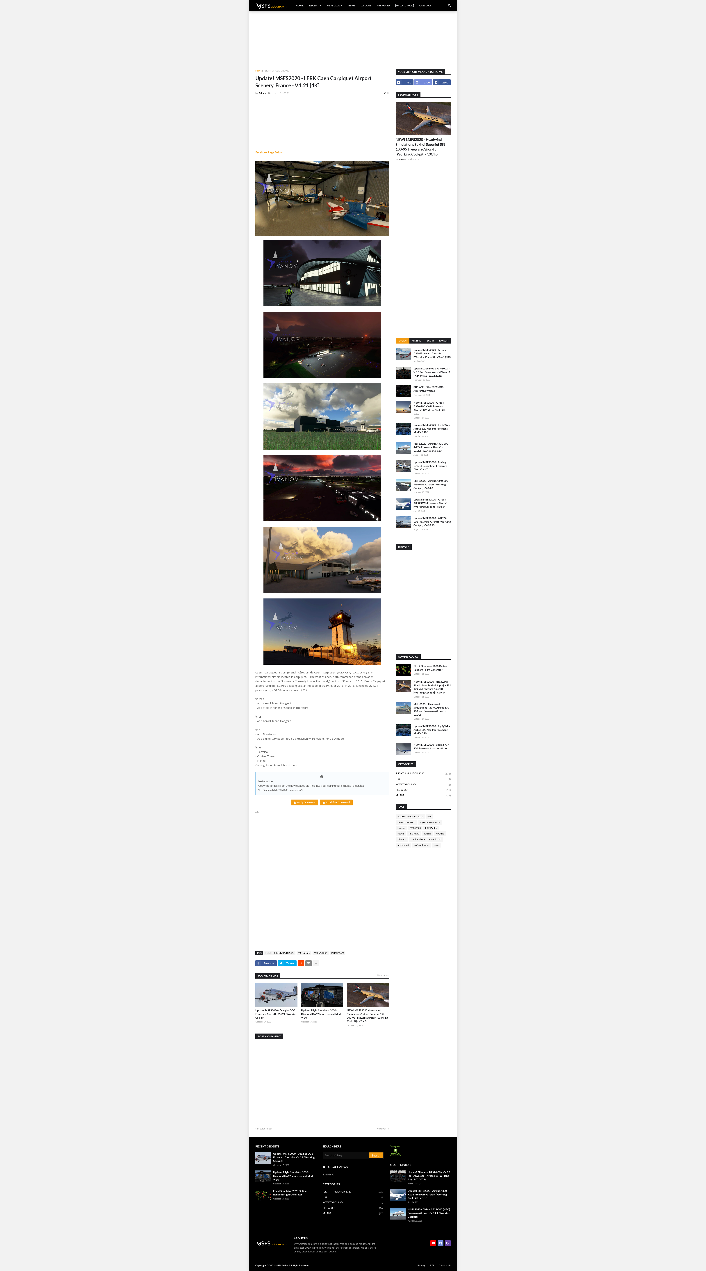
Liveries (401, 828)
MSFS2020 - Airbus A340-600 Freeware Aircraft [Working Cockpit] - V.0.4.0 (430, 484)
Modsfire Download (338, 802)
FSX (423, 779)
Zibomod (401, 839)
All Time (416, 340)
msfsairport (337, 952)
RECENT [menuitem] (314, 5)
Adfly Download (306, 802)
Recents (430, 340)
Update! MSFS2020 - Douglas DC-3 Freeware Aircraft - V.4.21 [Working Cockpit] (276, 1014)
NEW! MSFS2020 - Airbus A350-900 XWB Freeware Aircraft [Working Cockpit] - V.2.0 (429, 408)
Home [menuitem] (300, 5)
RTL (432, 1265)
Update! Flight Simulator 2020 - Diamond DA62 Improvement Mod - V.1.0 (321, 1014)
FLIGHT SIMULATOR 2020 (276, 70)
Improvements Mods (430, 822)
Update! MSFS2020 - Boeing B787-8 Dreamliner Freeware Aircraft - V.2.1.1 (430, 466)
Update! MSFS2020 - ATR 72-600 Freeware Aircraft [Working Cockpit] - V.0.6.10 (432, 521)
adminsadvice (418, 839)
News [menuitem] (352, 5)
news (436, 845)
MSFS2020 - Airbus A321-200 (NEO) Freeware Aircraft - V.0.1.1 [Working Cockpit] (430, 447)
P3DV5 (400, 833)
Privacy (421, 1265)
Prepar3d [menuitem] (383, 5)
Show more (383, 975)
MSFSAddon (320, 952)
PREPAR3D (423, 789)
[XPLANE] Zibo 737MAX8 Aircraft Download (428, 388)
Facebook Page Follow (269, 152)
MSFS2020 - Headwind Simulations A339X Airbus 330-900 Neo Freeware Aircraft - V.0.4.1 (431, 709)
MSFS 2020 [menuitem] (333, 5)
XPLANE (423, 795)
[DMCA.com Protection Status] (395, 1154)
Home (258, 70)
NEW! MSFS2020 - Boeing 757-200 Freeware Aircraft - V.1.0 (431, 746)
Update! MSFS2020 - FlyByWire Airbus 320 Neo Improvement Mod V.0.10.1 (431, 428)
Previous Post (264, 1128)
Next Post (382, 1128)
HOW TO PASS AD (423, 784)
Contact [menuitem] (425, 5)
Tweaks (427, 833)
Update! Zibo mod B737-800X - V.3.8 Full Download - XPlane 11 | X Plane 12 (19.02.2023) (431, 372)
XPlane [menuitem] (366, 5)
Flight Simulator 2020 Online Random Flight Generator (430, 667)
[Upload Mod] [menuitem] (404, 5)
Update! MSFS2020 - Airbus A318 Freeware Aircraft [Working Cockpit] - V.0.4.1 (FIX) (432, 353)
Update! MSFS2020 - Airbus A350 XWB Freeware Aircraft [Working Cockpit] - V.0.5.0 (430, 503)
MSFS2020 (304, 952)
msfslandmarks (421, 845)
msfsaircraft (435, 839)
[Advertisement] (353, 36)
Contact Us (445, 1265)
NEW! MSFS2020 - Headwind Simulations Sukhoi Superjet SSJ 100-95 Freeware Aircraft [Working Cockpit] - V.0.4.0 (367, 1016)
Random (443, 340)
